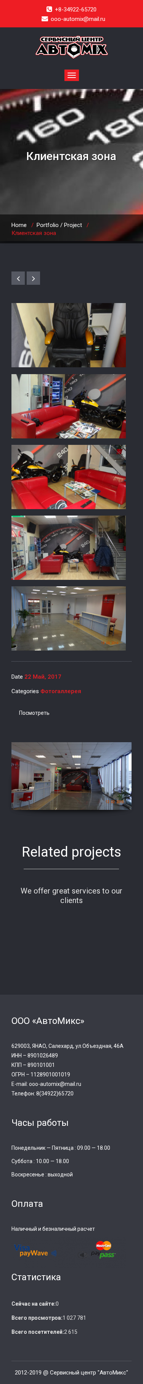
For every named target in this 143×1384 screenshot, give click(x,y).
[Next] (33, 278)
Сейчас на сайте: (33, 1304)
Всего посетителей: (37, 1332)
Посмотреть (34, 713)
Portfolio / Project (59, 225)
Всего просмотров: (37, 1318)
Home (19, 225)
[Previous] (18, 278)
